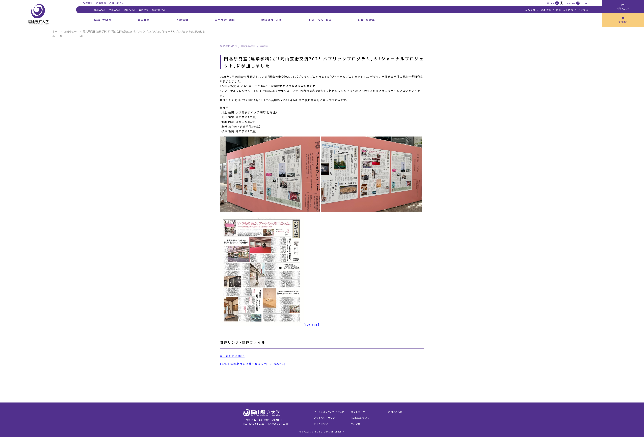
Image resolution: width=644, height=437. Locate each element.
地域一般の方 (158, 9)
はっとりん (118, 3)
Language (570, 3)
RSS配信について (360, 417)
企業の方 (143, 9)
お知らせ (530, 9)
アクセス (583, 9)
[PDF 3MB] (311, 324)
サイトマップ (358, 412)
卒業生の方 (115, 9)
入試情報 (182, 20)
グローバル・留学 (320, 20)
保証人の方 (130, 9)
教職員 (102, 3)
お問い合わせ (395, 412)
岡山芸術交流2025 (232, 356)
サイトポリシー (322, 423)
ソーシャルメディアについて (329, 412)
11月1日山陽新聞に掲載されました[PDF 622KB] (252, 364)
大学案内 (144, 20)
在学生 (89, 3)
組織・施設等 (366, 20)
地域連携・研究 (271, 20)
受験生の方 (100, 9)
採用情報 (546, 9)
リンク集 (355, 423)
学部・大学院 (103, 20)
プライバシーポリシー (325, 417)
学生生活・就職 (225, 20)
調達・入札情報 (564, 9)
